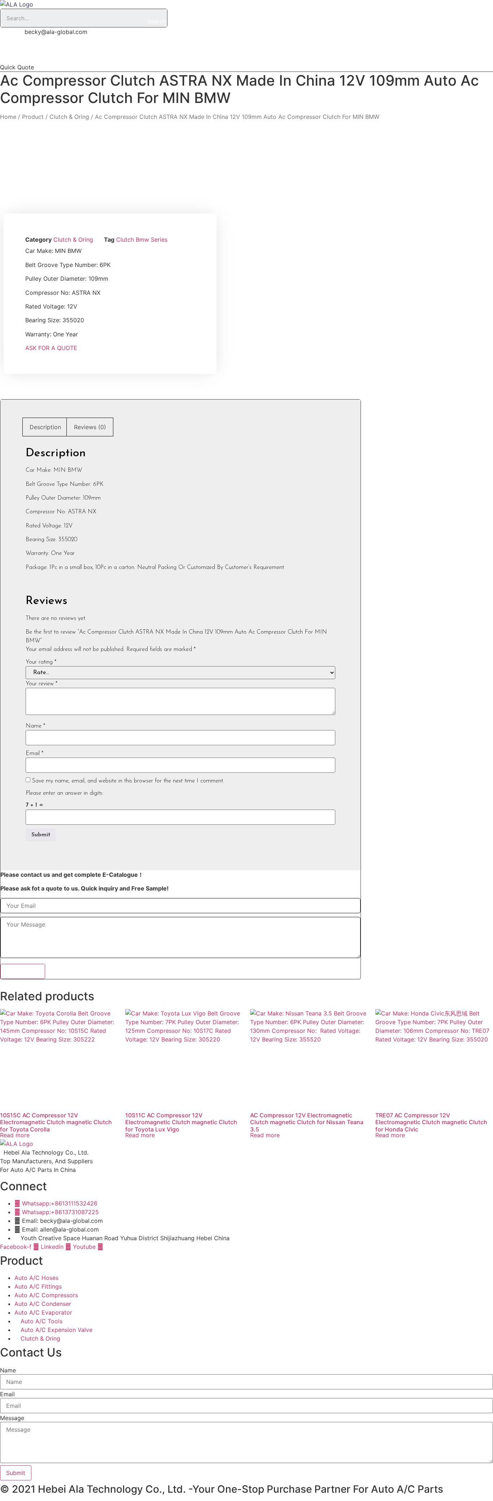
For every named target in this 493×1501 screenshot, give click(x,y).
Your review (41, 684)
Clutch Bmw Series (141, 239)
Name (35, 726)
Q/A (193, 52)
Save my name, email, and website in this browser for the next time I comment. (128, 781)
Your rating (41, 662)
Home (76, 52)
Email (34, 753)
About (114, 52)
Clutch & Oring (69, 116)
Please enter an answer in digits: (64, 793)
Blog (225, 52)
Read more (15, 1135)
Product (155, 52)
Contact (264, 52)
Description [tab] (45, 427)
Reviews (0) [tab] (90, 427)
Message (12, 1418)
